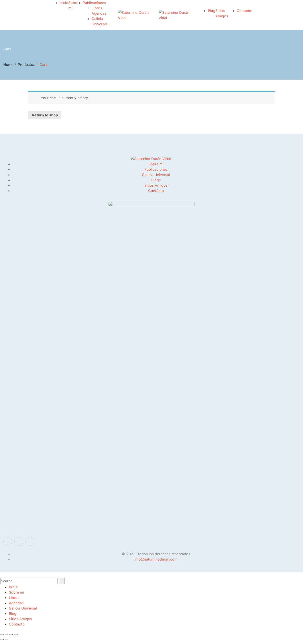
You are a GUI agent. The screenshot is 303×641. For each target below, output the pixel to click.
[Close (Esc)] (2, 634)
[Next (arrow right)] (6, 639)
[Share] (6, 634)
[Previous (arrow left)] (2, 639)
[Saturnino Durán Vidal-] (138, 15)
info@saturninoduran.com (155, 559)
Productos (26, 64)
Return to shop (45, 115)
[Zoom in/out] (16, 634)
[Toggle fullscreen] (11, 634)
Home (8, 64)
